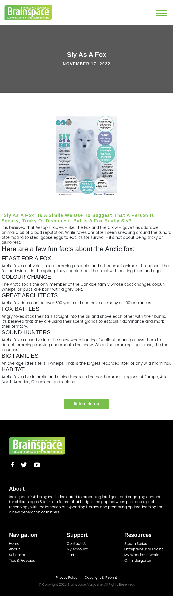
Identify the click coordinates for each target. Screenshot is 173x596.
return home (86, 403)
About (14, 549)
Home (14, 543)
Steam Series (135, 543)
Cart (70, 554)
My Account (77, 549)
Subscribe (17, 554)
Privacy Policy (66, 577)
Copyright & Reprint (100, 577)
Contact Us (76, 543)
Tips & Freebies (22, 560)
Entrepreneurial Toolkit (143, 549)
